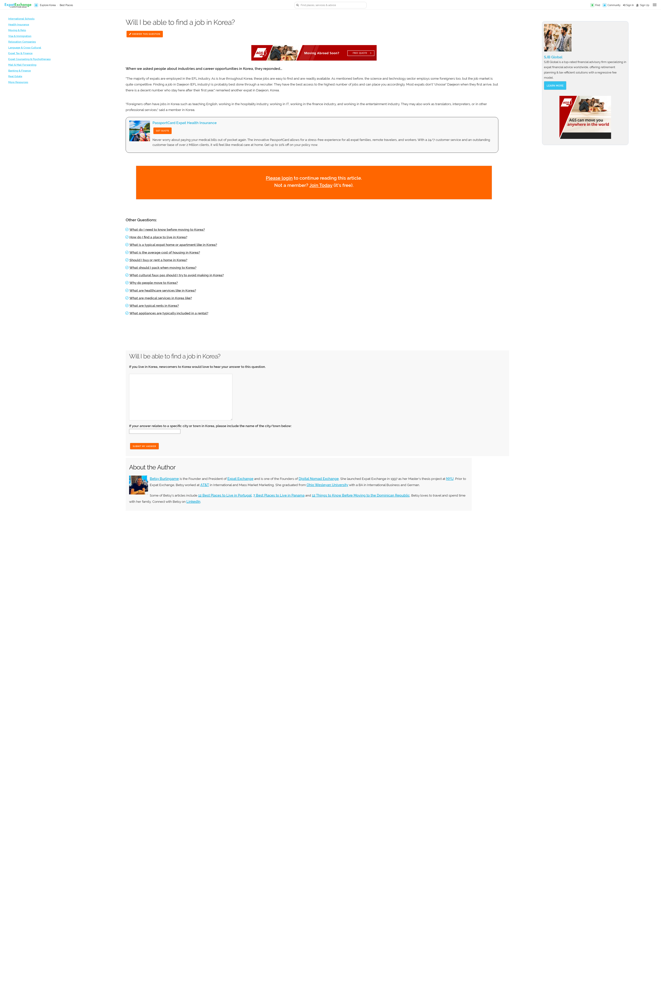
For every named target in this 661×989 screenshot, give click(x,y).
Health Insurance (18, 24)
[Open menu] (655, 5)
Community (614, 5)
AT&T (204, 485)
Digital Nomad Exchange (319, 479)
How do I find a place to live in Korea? (158, 237)
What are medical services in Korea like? (160, 298)
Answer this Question (145, 34)
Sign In (630, 5)
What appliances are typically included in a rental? (168, 313)
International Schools (21, 18)
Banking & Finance (19, 70)
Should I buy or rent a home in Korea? (158, 260)
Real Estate (15, 76)
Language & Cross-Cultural (24, 47)
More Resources (18, 82)
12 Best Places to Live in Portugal (225, 495)
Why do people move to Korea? (153, 283)
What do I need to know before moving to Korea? (167, 229)
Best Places (66, 5)
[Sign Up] (637, 5)
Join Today (320, 185)
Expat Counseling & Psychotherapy (29, 59)
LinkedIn (193, 501)
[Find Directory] (592, 5)
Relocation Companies (22, 41)
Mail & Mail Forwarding (22, 64)
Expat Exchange (240, 479)
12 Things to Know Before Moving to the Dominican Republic (361, 495)
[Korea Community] (604, 5)
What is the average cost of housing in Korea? (164, 252)
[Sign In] (624, 5)
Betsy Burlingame (164, 479)
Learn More (555, 85)
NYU (450, 479)
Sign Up (644, 5)
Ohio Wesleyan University (327, 485)
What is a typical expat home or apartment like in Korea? (173, 245)
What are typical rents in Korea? (154, 305)
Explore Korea (48, 5)
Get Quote (162, 131)
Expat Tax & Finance (20, 53)
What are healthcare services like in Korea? (162, 290)
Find (597, 5)
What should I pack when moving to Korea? (162, 267)
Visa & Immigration (19, 36)
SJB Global (553, 57)
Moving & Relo (17, 30)
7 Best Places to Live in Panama (279, 495)
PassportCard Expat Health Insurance (185, 123)
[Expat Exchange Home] (17, 5)
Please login (279, 178)
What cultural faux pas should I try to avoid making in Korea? (176, 275)
